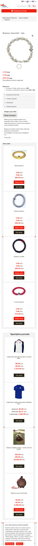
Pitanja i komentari (10, 115)
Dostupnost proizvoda (12, 95)
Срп (35, 1)
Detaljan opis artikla (10, 112)
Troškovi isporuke (11, 99)
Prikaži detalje (10, 544)
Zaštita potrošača (11, 106)
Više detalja (19, 187)
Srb (25, 1)
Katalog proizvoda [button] (20, 11)
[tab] (19, 95)
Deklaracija (9, 102)
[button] (1, 235)
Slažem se (20, 544)
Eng (30, 1)
